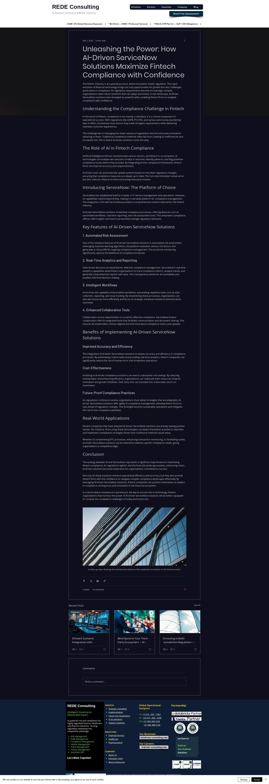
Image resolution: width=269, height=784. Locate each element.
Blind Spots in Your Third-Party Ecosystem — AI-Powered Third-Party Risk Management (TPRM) (133, 640)
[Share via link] (104, 581)
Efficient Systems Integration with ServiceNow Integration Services (86, 640)
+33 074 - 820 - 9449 (152, 718)
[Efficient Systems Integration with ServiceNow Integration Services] (89, 621)
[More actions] (184, 40)
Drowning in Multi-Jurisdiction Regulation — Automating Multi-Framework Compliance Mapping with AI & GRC (178, 640)
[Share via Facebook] (84, 581)
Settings (243, 779)
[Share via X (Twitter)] (91, 581)
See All (197, 605)
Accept (257, 779)
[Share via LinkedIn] (97, 581)
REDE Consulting (81, 706)
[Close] (265, 779)
